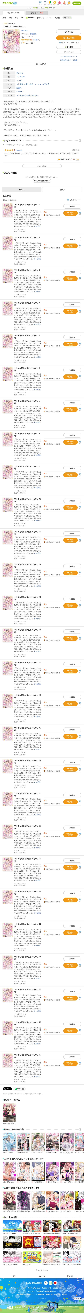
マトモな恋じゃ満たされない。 (28, 95)
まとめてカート (74, 200)
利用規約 (40, 1291)
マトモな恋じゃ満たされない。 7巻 (27, 402)
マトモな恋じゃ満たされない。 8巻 (27, 434)
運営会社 (64, 1294)
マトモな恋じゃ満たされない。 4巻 (27, 303)
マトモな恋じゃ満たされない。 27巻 (27, 1055)
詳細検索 (70, 1276)
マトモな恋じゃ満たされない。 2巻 (27, 238)
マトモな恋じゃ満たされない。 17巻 (27, 729)
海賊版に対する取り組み (53, 1294)
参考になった (65, 159)
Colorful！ (20, 91)
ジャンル (66, 18)
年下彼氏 (46, 84)
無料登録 (77, 3)
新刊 (14, 1276)
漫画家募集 (40, 1294)
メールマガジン (68, 1288)
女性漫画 (33, 34)
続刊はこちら (41, 64)
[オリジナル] (30, 18)
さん (19, 150)
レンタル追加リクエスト (68, 56)
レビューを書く (29, 43)
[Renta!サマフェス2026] (15, 3)
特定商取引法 (21, 1294)
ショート (38, 12)
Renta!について (15, 1288)
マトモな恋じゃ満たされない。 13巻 (27, 598)
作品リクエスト (46, 1288)
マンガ (19, 80)
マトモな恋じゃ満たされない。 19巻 (27, 794)
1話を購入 (69, 38)
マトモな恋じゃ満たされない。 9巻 (27, 467)
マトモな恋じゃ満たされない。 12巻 (27, 565)
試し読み (72, 206)
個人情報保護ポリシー (51, 1291)
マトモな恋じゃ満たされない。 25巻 (27, 990)
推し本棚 (70, 47)
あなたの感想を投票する (41, 181)
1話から (5, 200)
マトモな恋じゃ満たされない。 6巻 (27, 369)
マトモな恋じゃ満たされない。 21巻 (27, 859)
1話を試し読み (69, 32)
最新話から (13, 200)
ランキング (42, 1276)
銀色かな (24, 30)
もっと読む (37, 226)
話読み (19, 88)
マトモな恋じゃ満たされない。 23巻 (27, 925)
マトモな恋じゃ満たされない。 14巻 (27, 630)
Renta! (5, 1094)
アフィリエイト (31, 1291)
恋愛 (26, 84)
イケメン (38, 84)
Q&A (29, 1288)
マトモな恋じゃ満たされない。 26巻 (27, 1023)
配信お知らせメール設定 (68, 60)
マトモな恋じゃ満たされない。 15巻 (27, 663)
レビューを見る (41, 166)
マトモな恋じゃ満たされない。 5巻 (27, 336)
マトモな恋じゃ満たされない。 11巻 (27, 532)
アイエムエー (21, 77)
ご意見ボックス (57, 1288)
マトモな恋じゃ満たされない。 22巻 (27, 892)
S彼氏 (31, 84)
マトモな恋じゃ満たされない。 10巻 (27, 500)
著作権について (31, 1294)
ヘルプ (24, 1288)
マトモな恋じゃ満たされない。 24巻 (27, 957)
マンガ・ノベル (13, 12)
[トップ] (8, 3)
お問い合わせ (36, 1288)
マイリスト (70, 52)
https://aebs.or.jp (19, 1309)
